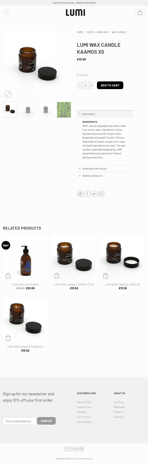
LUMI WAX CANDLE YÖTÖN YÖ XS (74, 284)
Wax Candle (119, 32)
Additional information (94, 168)
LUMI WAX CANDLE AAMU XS (122, 284)
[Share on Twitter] (94, 194)
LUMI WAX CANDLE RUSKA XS (25, 346)
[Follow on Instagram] (71, 449)
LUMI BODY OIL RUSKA (25, 284)
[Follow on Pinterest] (81, 449)
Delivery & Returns (92, 175)
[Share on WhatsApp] (80, 194)
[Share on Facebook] (87, 194)
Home (80, 32)
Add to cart (110, 85)
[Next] (64, 65)
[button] (6, 12)
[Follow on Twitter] (76, 449)
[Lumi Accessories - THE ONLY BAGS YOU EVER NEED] (75, 12)
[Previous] (9, 65)
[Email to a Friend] (101, 194)
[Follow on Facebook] (66, 449)
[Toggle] (79, 114)
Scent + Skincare (97, 32)
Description (88, 113)
